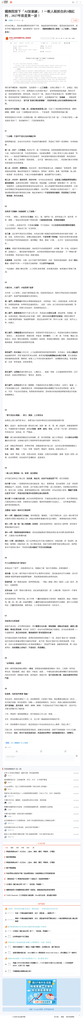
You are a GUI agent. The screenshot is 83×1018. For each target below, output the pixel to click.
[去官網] (4, 2)
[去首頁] (11, 2)
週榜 (12, 847)
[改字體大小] (73, 2)
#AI (12, 743)
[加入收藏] (77, 2)
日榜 (6, 847)
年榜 (22, 847)
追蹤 (75, 20)
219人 (9, 747)
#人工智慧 (24, 743)
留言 (28, 847)
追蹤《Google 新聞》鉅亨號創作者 (41, 1009)
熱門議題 (41, 904)
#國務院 (17, 743)
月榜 (17, 847)
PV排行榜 (41, 843)
